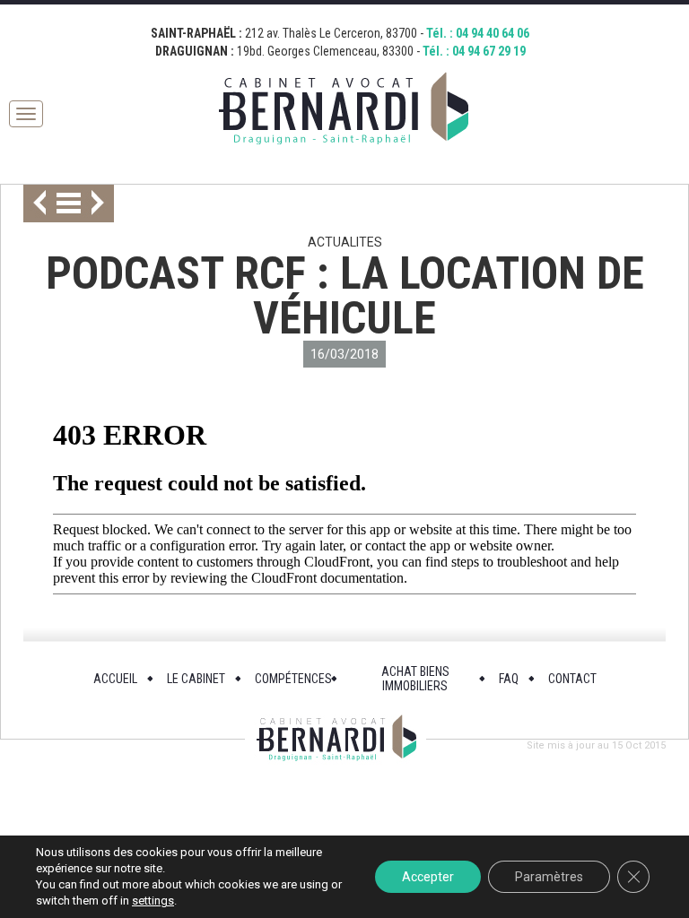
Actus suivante (103, 203)
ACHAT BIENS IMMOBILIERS (415, 678)
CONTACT (572, 678)
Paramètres (549, 877)
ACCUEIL (115, 678)
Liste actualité (69, 203)
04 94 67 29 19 (489, 51)
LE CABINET (196, 678)
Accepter (428, 877)
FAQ (509, 678)
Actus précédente (34, 203)
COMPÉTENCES (293, 678)
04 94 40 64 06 (492, 33)
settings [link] (153, 900)
